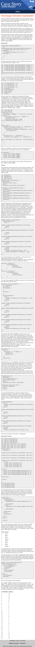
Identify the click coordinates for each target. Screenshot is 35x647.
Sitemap (11, 643)
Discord (22, 643)
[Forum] (30, 1)
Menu (17, 11)
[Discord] (33, 1)
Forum (16, 643)
